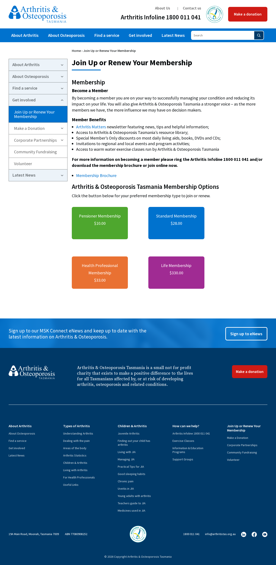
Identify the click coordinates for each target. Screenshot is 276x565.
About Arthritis (25, 35)
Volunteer (23, 163)
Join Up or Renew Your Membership (34, 114)
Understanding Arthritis (78, 433)
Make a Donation (29, 128)
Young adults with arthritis (134, 496)
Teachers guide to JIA (132, 503)
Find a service (106, 35)
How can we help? (185, 426)
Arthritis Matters (91, 126)
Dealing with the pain (76, 441)
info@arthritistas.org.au (220, 534)
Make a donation (248, 14)
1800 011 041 (191, 534)
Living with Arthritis (75, 470)
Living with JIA (127, 452)
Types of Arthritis (76, 426)
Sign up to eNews (246, 333)
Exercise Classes (183, 441)
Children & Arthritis (75, 463)
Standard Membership (176, 219)
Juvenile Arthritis (129, 433)
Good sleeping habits (131, 474)
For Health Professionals (79, 477)
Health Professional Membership (100, 273)
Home (76, 50)
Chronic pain (125, 481)
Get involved (140, 35)
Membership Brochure (96, 175)
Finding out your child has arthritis (134, 443)
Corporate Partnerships (35, 140)
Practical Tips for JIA (131, 467)
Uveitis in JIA (126, 488)
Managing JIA (126, 459)
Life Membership (176, 269)
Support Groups (182, 459)
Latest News (173, 35)
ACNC (214, 14)
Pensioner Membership (100, 219)
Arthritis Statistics (74, 455)
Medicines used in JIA (131, 510)
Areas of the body (74, 448)
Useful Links (70, 485)
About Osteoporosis (66, 35)
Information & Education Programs (187, 450)
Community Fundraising (35, 151)
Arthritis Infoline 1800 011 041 (161, 18)
